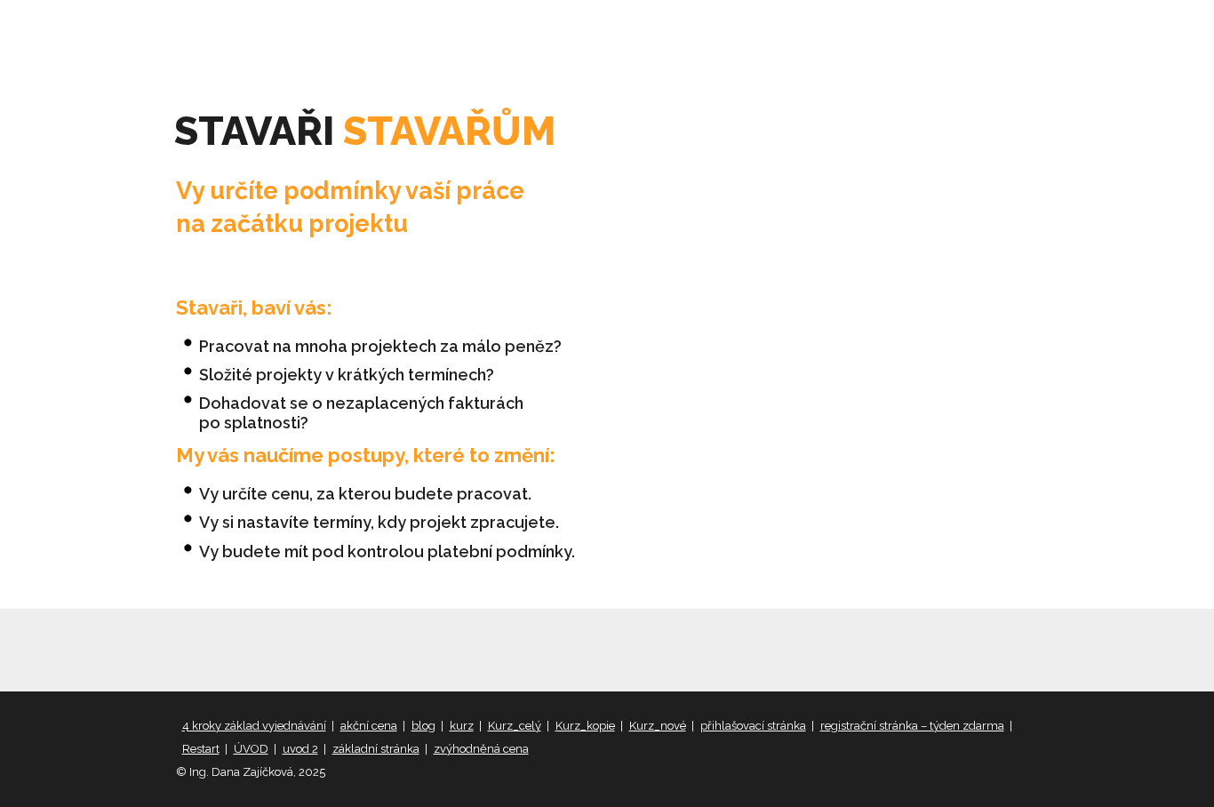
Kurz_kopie (585, 725)
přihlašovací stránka (753, 725)
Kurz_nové (657, 725)
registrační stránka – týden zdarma (912, 725)
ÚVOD (251, 748)
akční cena (368, 725)
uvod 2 (300, 748)
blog (423, 725)
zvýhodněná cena (481, 748)
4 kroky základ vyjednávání (254, 725)
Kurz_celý (514, 725)
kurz (462, 725)
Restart (201, 748)
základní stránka (375, 748)
